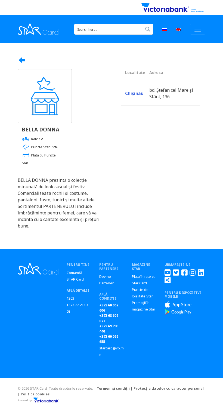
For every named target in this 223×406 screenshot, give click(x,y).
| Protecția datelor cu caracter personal (167, 388)
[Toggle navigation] (197, 29)
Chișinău (134, 93)
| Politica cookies (33, 394)
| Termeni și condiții (112, 388)
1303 (70, 298)
